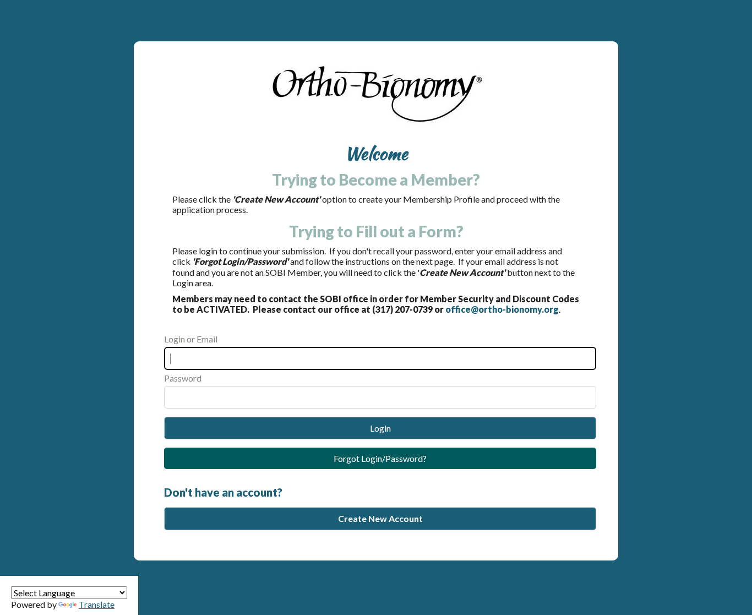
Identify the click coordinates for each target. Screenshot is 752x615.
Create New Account (380, 518)
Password (182, 378)
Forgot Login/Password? (380, 458)
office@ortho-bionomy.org (502, 309)
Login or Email (190, 339)
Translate (97, 604)
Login (380, 428)
